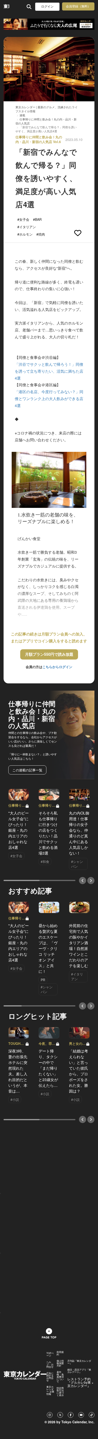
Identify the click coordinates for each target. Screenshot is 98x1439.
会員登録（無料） (78, 6)
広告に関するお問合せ (50, 1377)
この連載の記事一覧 (27, 770)
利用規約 (60, 1353)
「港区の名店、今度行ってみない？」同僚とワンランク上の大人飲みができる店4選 (49, 398)
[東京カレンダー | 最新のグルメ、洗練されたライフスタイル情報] (6, 6)
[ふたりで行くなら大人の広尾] (49, 24)
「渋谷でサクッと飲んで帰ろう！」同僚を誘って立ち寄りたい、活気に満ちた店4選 (49, 371)
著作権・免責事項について (60, 1377)
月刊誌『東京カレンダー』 (79, 1362)
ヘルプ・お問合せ (50, 1364)
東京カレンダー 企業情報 (50, 1390)
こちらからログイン (57, 666)
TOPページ (50, 1354)
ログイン (47, 6)
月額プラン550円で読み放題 (49, 654)
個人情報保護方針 (60, 1363)
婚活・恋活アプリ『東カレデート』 (79, 1370)
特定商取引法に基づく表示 (60, 1391)
